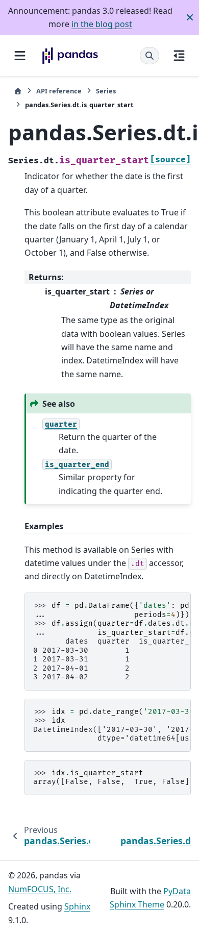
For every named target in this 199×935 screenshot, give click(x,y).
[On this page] (179, 55)
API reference (59, 90)
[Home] (18, 91)
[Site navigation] (20, 55)
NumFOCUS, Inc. (39, 889)
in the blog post (101, 24)
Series (106, 90)
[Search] (149, 55)
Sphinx (77, 906)
